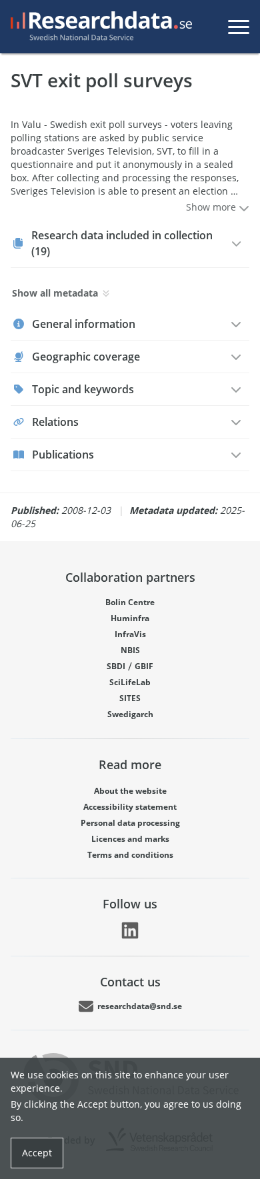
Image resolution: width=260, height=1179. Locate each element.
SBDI (116, 666)
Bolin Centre (130, 602)
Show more (212, 207)
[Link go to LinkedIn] (130, 930)
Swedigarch (130, 714)
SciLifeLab (130, 682)
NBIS (130, 650)
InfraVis (130, 634)
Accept (37, 1152)
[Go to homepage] (98, 26)
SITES (130, 698)
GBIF (144, 666)
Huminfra (130, 618)
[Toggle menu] (239, 26)
